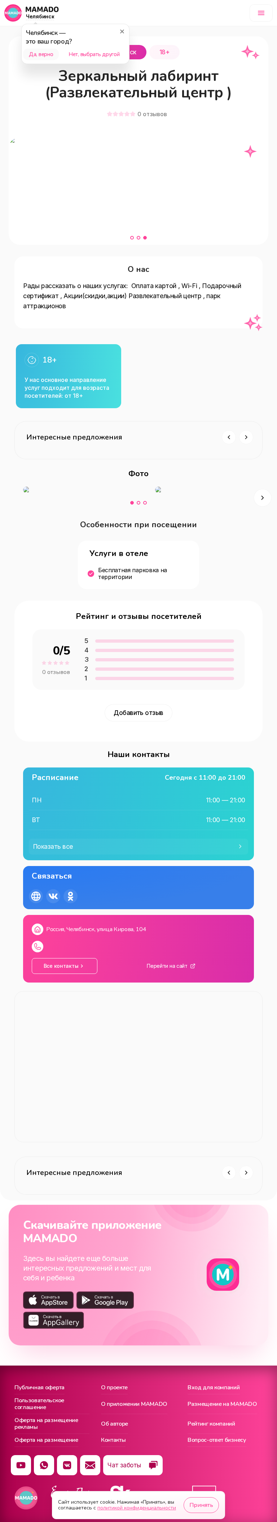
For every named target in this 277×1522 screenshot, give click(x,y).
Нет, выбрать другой (94, 54)
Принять (201, 1505)
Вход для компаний (214, 1387)
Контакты (113, 1440)
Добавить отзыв (138, 712)
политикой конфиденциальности (136, 1507)
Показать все (53, 846)
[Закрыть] (122, 31)
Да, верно (41, 54)
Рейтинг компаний (211, 1424)
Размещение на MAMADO (222, 1404)
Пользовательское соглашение (39, 1404)
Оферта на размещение (46, 1440)
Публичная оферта (39, 1387)
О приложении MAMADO (134, 1404)
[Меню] (261, 13)
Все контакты (61, 966)
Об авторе (114, 1424)
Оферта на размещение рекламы (46, 1424)
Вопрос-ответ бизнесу (217, 1440)
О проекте (114, 1387)
